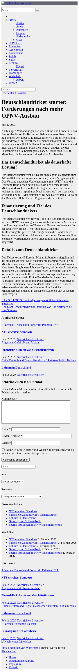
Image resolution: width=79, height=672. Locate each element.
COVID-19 (15, 43)
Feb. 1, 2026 (8, 638)
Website (6, 442)
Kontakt (13, 667)
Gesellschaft (16, 49)
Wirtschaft (15, 76)
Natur (26, 342)
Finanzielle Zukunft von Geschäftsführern (27, 349)
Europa (20, 33)
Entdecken (15, 46)
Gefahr (18, 342)
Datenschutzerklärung (21, 660)
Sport (12, 59)
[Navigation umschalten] (2, 7)
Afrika (20, 23)
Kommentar (9, 398)
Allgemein (7, 324)
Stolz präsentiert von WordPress (20, 647)
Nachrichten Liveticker (30, 339)
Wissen (13, 82)
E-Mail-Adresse (11, 435)
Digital (20, 66)
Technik (13, 63)
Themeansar (8, 651)
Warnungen (15, 72)
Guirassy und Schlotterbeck (25, 521)
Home (12, 657)
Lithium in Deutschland (16, 367)
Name (6, 429)
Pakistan (21, 93)
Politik (12, 56)
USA (19, 39)
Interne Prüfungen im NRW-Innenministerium (35, 524)
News (12, 19)
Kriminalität (16, 53)
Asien (19, 26)
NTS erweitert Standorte (16, 332)
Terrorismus (16, 69)
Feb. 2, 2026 (8, 584)
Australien (22, 29)
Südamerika (23, 36)
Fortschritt (36, 324)
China (5, 360)
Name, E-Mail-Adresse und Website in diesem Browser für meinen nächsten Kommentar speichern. (37, 451)
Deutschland (9, 93)
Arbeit (20, 79)
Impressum (15, 664)
